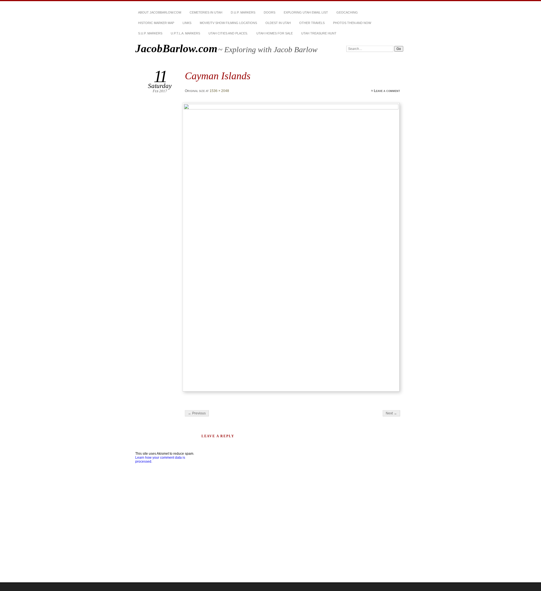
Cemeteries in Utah (206, 12)
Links (187, 23)
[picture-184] (292, 247)
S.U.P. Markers (150, 33)
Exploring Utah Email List (306, 12)
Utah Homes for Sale (274, 33)
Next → (391, 413)
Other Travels (312, 23)
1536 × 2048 (219, 91)
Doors (269, 12)
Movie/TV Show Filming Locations (228, 23)
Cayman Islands (217, 76)
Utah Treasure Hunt (318, 33)
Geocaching (347, 12)
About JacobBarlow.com (159, 12)
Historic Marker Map (156, 23)
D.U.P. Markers (243, 12)
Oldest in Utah (278, 23)
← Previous (197, 413)
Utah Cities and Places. (228, 33)
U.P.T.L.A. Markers (185, 33)
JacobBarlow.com (176, 48)
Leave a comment (387, 91)
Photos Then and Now (352, 23)
